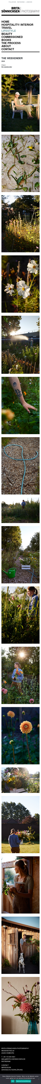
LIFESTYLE (8, 31)
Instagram (21, 2)
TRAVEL (6, 28)
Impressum (6, 1067)
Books (6, 40)
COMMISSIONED (12, 37)
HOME (5, 21)
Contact (5, 1065)
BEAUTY (6, 34)
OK (13, 1081)
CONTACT (7, 49)
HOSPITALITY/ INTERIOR (17, 25)
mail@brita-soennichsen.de (13, 1059)
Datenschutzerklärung (12, 1070)
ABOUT (6, 46)
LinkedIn (29, 2)
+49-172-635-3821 (9, 1057)
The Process (11, 43)
